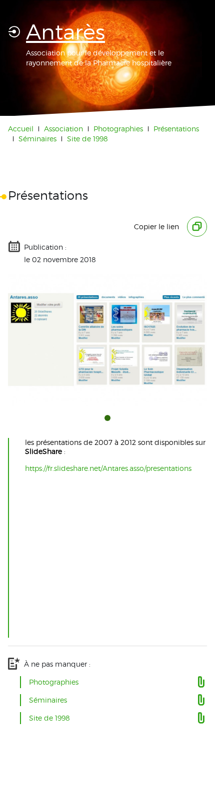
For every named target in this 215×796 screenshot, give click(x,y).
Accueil (21, 128)
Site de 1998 (87, 138)
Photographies (118, 128)
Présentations (176, 128)
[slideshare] (107, 340)
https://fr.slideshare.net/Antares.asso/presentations (108, 468)
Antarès (65, 31)
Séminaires (37, 138)
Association (63, 128)
